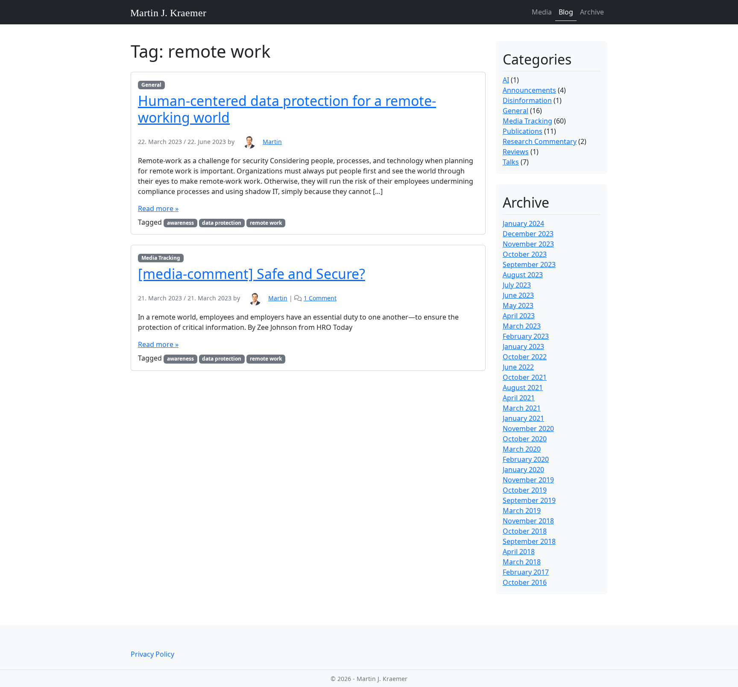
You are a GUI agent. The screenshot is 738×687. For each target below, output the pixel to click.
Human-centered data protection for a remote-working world (287, 108)
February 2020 (526, 459)
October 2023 (525, 254)
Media (542, 12)
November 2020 (528, 428)
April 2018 (519, 551)
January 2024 (523, 223)
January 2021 (523, 418)
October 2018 (525, 531)
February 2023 (526, 336)
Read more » (158, 208)
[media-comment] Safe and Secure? (251, 273)
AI (506, 80)
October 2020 (525, 438)
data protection (221, 222)
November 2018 (528, 521)
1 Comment (320, 298)
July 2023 (517, 285)
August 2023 (523, 274)
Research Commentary (540, 141)
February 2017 (526, 572)
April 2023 (519, 315)
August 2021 (523, 387)
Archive (592, 12)
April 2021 (519, 397)
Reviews (516, 151)
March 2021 (522, 408)
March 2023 (522, 326)
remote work (266, 222)
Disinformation (527, 100)
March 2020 (522, 449)
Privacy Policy (152, 654)
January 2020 (523, 469)
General (151, 84)
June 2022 (518, 367)
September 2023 (529, 264)
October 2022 (525, 356)
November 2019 (528, 479)
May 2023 (518, 305)
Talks (511, 162)
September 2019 (529, 500)
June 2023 (518, 295)
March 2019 (522, 510)
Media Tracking (160, 257)
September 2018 (529, 541)
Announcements (529, 90)
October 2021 (525, 377)
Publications (522, 131)
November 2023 (528, 244)
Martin (272, 142)
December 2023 (528, 233)
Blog (566, 12)
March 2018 (522, 562)
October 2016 (525, 582)
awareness (180, 222)
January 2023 (523, 346)
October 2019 (525, 490)
